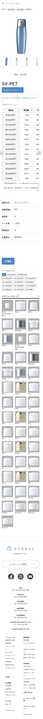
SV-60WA (29, 288)
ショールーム (9, 708)
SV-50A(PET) (18, 280)
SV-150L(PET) (30, 276)
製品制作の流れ (10, 638)
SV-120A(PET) (19, 284)
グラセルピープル (29, 677)
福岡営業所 (20, 606)
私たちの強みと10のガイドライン (10, 693)
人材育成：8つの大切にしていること (29, 670)
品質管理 (8, 660)
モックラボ (9, 651)
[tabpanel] (20, 397)
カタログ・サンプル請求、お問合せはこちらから (19, 97)
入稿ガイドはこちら (9, 102)
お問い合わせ (28, 690)
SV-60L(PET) (22, 273)
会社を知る (27, 664)
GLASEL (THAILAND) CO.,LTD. (20, 620)
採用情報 (26, 662)
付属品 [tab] (8, 259)
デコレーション (10, 654)
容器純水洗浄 (9, 663)
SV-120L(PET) (19, 276)
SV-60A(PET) (29, 280)
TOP (3, 9)
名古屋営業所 (20, 613)
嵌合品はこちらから (11, 88)
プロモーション (10, 657)
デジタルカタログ (29, 641)
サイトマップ (28, 712)
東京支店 (21, 593)
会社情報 (8, 699)
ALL (4, 273)
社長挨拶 (8, 684)
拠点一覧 (8, 702)
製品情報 (11, 9)
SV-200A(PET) (7, 288)
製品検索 (20, 9)
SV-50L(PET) (12, 273)
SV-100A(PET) (7, 284)
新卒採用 (26, 680)
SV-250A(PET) (19, 288)
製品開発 (8, 641)
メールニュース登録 (18, 562)
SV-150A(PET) (31, 284)
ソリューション (10, 635)
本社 (20, 586)
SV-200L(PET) (7, 280)
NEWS (7, 675)
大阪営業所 (20, 600)
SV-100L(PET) (7, 276)
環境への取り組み (29, 652)
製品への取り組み (29, 656)
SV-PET (29, 9)
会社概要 (8, 681)
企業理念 (8, 687)
